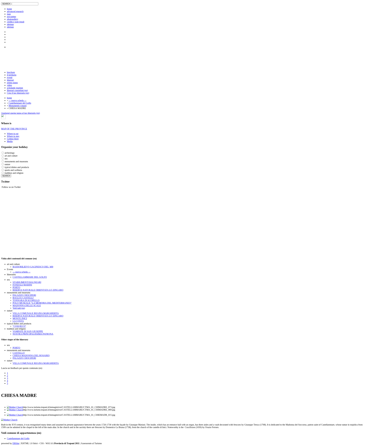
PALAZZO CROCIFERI (24, 295)
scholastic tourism (15, 88)
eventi (9, 77)
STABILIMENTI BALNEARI (27, 282)
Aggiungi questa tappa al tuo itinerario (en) (20, 113)
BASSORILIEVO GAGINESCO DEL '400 (33, 267)
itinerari (10, 80)
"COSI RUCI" (19, 326)
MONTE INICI (20, 318)
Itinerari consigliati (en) (17, 90)
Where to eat (12, 133)
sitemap (10, 24)
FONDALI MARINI (22, 285)
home (9, 9)
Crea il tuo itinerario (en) (18, 93)
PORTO (16, 287)
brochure (11, 72)
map (9, 14)
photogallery (12, 19)
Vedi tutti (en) (19, 308)
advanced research (15, 11)
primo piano (12, 82)
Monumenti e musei (18, 105)
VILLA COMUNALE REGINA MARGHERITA (36, 313)
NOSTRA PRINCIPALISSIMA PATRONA (33, 334)
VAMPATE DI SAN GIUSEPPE (28, 331)
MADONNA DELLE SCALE (27, 305)
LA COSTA (18, 321)
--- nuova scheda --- (17, 100)
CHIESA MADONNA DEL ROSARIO (31, 355)
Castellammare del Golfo (20, 103)
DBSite (15, 443)
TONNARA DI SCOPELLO (26, 300)
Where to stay (13, 136)
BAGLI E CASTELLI (23, 298)
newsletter (11, 16)
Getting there (13, 139)
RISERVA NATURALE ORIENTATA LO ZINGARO (38, 290)
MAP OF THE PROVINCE (14, 129)
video (9, 85)
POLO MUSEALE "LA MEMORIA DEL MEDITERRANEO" (42, 303)
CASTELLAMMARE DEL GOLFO (30, 277)
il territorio (11, 75)
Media (10, 141)
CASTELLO (19, 353)
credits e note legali (15, 22)
